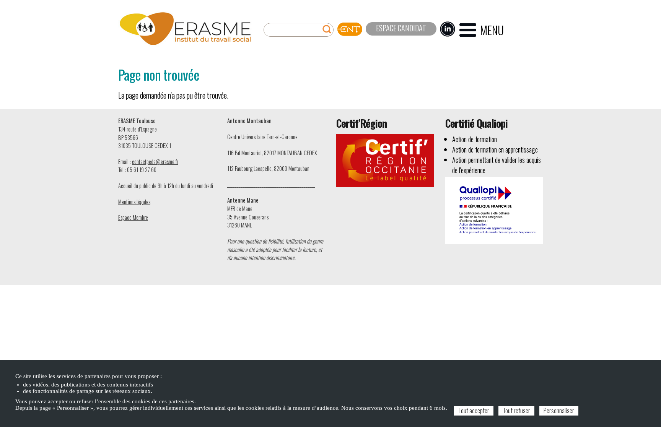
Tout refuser (516, 410)
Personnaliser (559, 410)
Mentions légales (134, 202)
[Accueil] (185, 29)
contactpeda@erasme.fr (155, 161)
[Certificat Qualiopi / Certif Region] (494, 209)
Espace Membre (133, 217)
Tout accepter (473, 410)
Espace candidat (401, 28)
